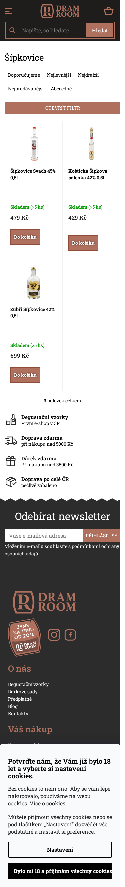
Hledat (100, 30)
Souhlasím (60, 871)
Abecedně (61, 88)
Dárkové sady (23, 691)
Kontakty (18, 713)
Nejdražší (88, 75)
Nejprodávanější (26, 88)
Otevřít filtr (62, 108)
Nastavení (60, 849)
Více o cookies (47, 803)
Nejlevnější (59, 75)
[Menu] (8, 11)
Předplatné (20, 699)
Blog (13, 706)
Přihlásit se (101, 535)
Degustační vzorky (28, 684)
